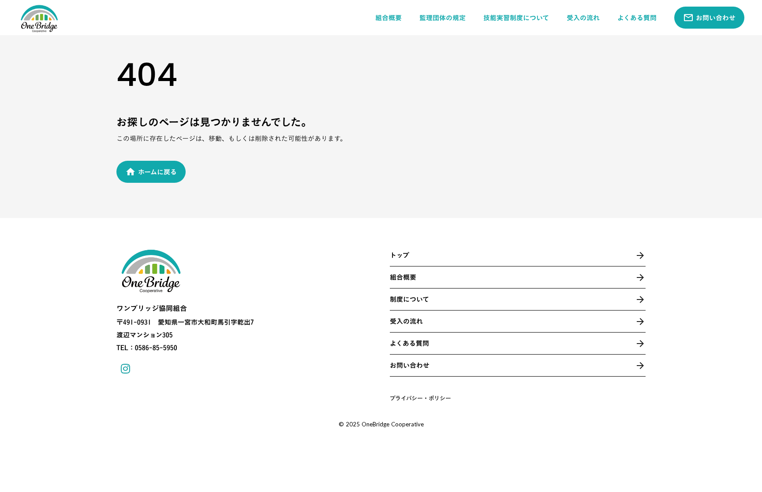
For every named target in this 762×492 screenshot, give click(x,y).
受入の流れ (583, 18)
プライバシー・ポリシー (420, 398)
